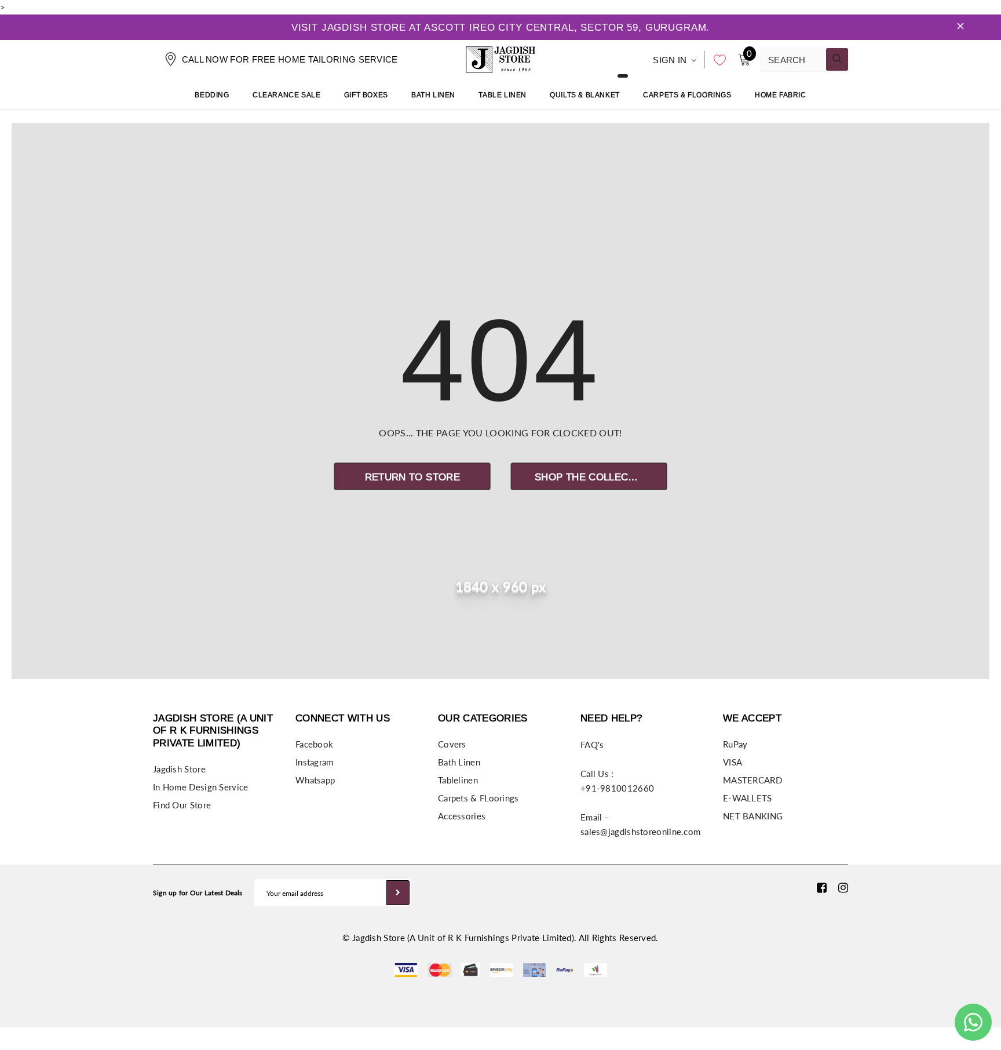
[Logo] (500, 58)
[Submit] (398, 892)
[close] (960, 27)
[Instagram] (843, 887)
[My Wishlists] (716, 59)
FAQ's (592, 744)
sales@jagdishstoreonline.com (640, 831)
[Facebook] (822, 887)
